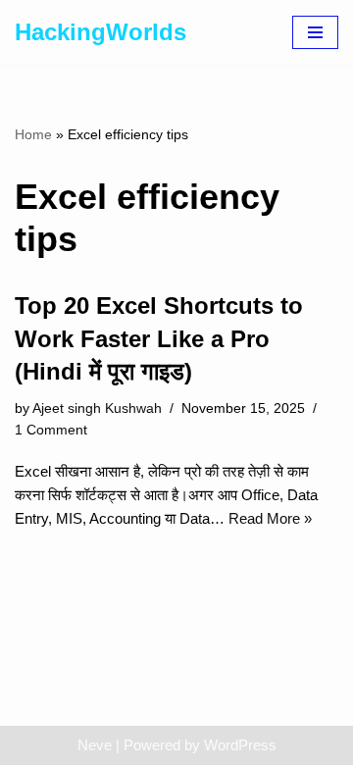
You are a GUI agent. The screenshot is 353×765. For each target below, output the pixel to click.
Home (33, 134)
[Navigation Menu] (315, 32)
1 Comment (51, 430)
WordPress (240, 745)
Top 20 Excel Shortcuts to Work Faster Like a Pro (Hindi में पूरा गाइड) (159, 338)
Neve (94, 745)
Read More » (270, 518)
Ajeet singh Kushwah (97, 408)
